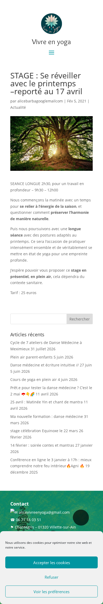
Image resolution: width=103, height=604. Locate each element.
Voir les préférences (51, 591)
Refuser (51, 577)
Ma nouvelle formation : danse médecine (46, 416)
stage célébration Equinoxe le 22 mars (44, 430)
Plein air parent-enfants (31, 357)
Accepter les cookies (51, 562)
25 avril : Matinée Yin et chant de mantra (46, 401)
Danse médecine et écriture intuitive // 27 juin (51, 364)
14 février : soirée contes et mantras (42, 445)
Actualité (18, 107)
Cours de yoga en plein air (33, 379)
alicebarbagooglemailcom (40, 100)
